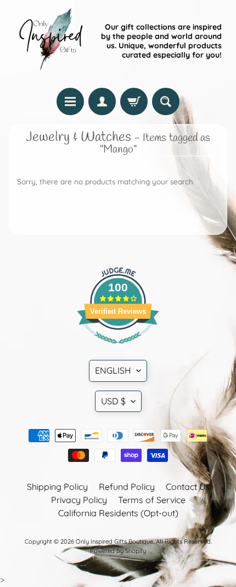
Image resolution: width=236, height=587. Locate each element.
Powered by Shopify (118, 551)
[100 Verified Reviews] (118, 348)
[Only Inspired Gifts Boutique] (50, 41)
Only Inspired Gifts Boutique (114, 541)
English (113, 370)
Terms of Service (152, 499)
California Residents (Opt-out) (118, 512)
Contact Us (188, 486)
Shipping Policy (57, 486)
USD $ (113, 401)
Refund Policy (127, 486)
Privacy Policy (79, 499)
